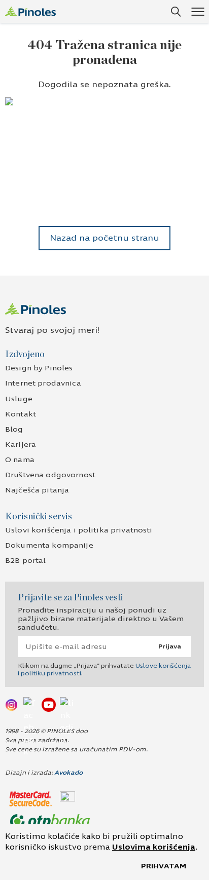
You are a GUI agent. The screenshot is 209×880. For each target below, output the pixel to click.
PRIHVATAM (163, 866)
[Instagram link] (12, 704)
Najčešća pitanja (37, 490)
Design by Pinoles (39, 368)
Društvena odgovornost (50, 475)
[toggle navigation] (197, 11)
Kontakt (20, 414)
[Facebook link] (30, 704)
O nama (19, 459)
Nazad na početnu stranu (104, 238)
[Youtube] (49, 704)
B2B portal (25, 560)
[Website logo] (30, 11)
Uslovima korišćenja (153, 847)
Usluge (18, 399)
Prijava (169, 646)
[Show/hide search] (176, 12)
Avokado (68, 772)
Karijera (20, 444)
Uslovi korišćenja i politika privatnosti (79, 530)
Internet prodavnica (43, 383)
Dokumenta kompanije (49, 545)
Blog (14, 429)
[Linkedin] (67, 704)
